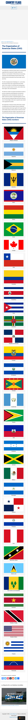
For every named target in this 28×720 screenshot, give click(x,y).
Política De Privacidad (14, 717)
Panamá (13, 512)
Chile (14, 267)
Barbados (14, 187)
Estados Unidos (13, 637)
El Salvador (13, 375)
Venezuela (13, 670)
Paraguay (14, 526)
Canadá (13, 250)
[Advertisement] (14, 24)
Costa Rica (13, 299)
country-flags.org (13, 713)
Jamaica (13, 464)
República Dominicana (13, 343)
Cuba (14, 313)
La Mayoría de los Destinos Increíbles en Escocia (10, 705)
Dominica (14, 326)
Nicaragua (14, 495)
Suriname (14, 607)
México (13, 479)
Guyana (13, 422)
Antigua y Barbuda (14, 140)
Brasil (14, 237)
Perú (14, 543)
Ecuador (13, 360)
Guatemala (13, 406)
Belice (13, 202)
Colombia (14, 284)
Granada (13, 390)
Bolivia (13, 219)
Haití (14, 437)
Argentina (14, 156)
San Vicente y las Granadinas (13, 590)
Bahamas (14, 170)
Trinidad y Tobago (13, 622)
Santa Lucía (13, 573)
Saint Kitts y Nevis (14, 560)
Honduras (14, 451)
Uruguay (13, 653)
